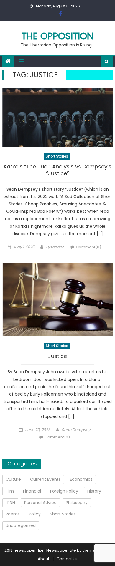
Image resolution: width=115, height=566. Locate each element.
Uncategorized (21, 525)
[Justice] (57, 299)
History (94, 491)
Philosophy (77, 502)
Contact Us (67, 559)
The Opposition (57, 36)
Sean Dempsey (76, 430)
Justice (57, 356)
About (43, 559)
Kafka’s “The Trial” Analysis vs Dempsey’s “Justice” (57, 170)
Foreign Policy (64, 491)
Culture (13, 479)
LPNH (10, 502)
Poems (13, 514)
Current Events (45, 479)
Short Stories (57, 156)
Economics (81, 479)
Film (10, 491)
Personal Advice (40, 502)
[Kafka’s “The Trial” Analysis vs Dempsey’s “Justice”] (57, 117)
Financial (32, 491)
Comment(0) (88, 247)
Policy (35, 514)
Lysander (54, 247)
